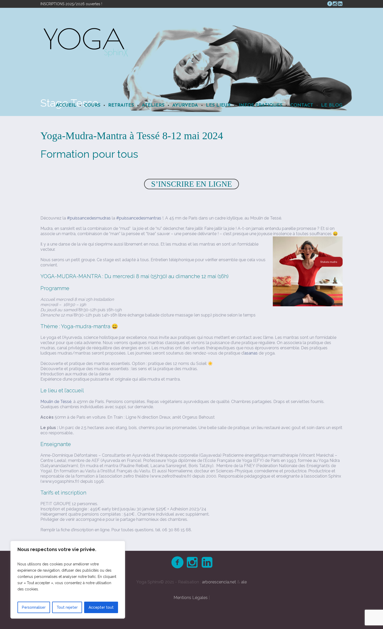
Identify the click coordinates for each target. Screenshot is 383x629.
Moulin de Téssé (55, 401)
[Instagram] (334, 3)
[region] (67, 580)
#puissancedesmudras (89, 218)
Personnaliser (34, 607)
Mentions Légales (191, 597)
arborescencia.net (219, 581)
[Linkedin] (340, 3)
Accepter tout (101, 607)
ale (244, 581)
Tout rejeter (67, 607)
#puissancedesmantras (138, 218)
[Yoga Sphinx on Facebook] (329, 3)
